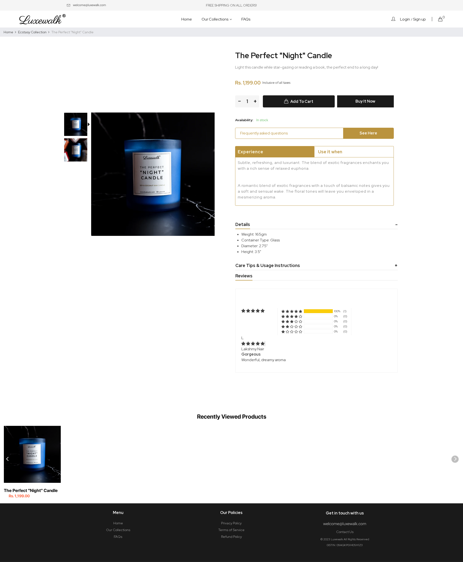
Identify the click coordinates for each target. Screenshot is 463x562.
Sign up (419, 19)
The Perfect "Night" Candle (31, 490)
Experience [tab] (250, 152)
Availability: (244, 120)
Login (405, 19)
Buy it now (365, 101)
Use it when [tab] (330, 152)
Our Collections (118, 530)
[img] (253, 343)
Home (118, 523)
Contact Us (345, 532)
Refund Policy (231, 536)
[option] (78, 125)
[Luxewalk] (42, 19)
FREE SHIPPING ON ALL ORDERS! (231, 5)
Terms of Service (231, 530)
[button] (291, 311)
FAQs (118, 536)
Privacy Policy (231, 523)
